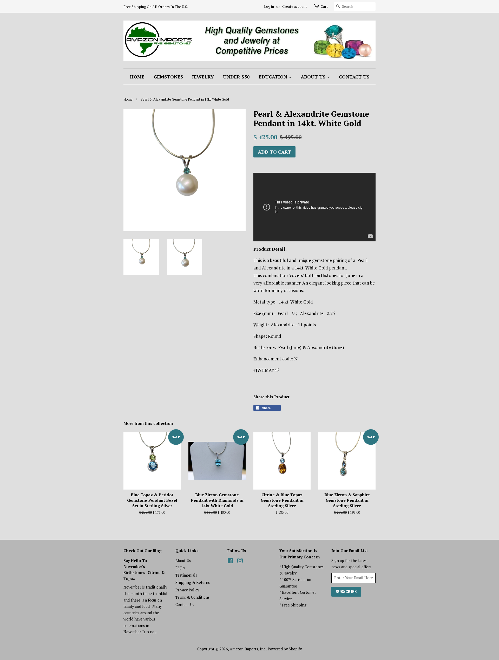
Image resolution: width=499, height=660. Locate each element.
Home (137, 77)
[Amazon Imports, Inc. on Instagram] (240, 561)
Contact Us (354, 77)
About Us (314, 77)
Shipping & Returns (192, 582)
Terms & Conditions (192, 597)
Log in (269, 6)
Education (273, 77)
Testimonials (186, 575)
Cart (324, 6)
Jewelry (203, 77)
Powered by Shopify (285, 648)
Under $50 (236, 77)
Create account (294, 6)
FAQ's (180, 567)
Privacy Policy (187, 590)
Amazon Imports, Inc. (248, 648)
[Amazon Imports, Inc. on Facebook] (230, 561)
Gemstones (168, 77)
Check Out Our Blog (142, 550)
